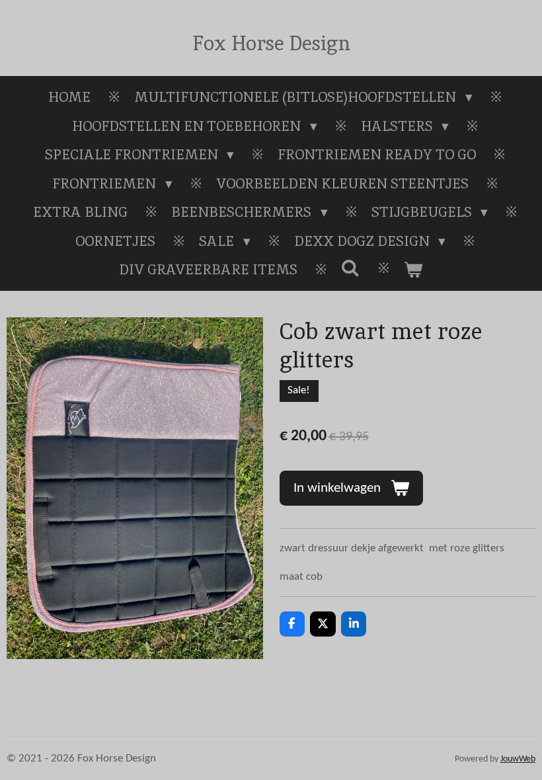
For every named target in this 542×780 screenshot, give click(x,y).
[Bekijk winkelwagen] (413, 269)
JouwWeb (517, 759)
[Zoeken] (350, 268)
